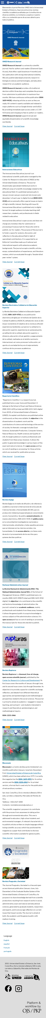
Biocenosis (6, 763)
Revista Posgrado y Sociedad (13, 881)
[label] (23, 800)
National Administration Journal (15, 585)
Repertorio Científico (10, 396)
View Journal (7, 126)
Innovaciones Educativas (12, 169)
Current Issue (19, 126)
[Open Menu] (2, 2)
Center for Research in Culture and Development (21, 680)
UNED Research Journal (11, 61)
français (7, 948)
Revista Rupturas (9, 670)
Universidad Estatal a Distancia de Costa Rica (24, 773)
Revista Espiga (8, 500)
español (7, 944)
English (6, 940)
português (7, 951)
